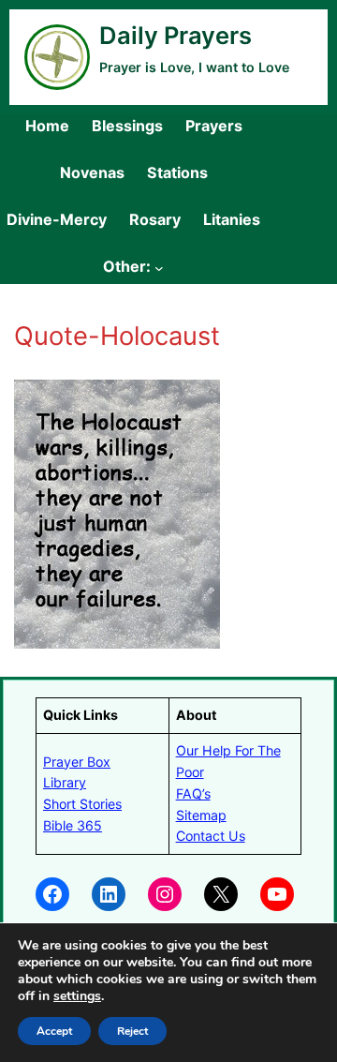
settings (77, 996)
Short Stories (82, 804)
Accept (54, 1031)
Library (64, 782)
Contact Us (210, 836)
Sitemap (201, 815)
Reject (132, 1031)
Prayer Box (76, 762)
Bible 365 (72, 825)
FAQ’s (193, 793)
